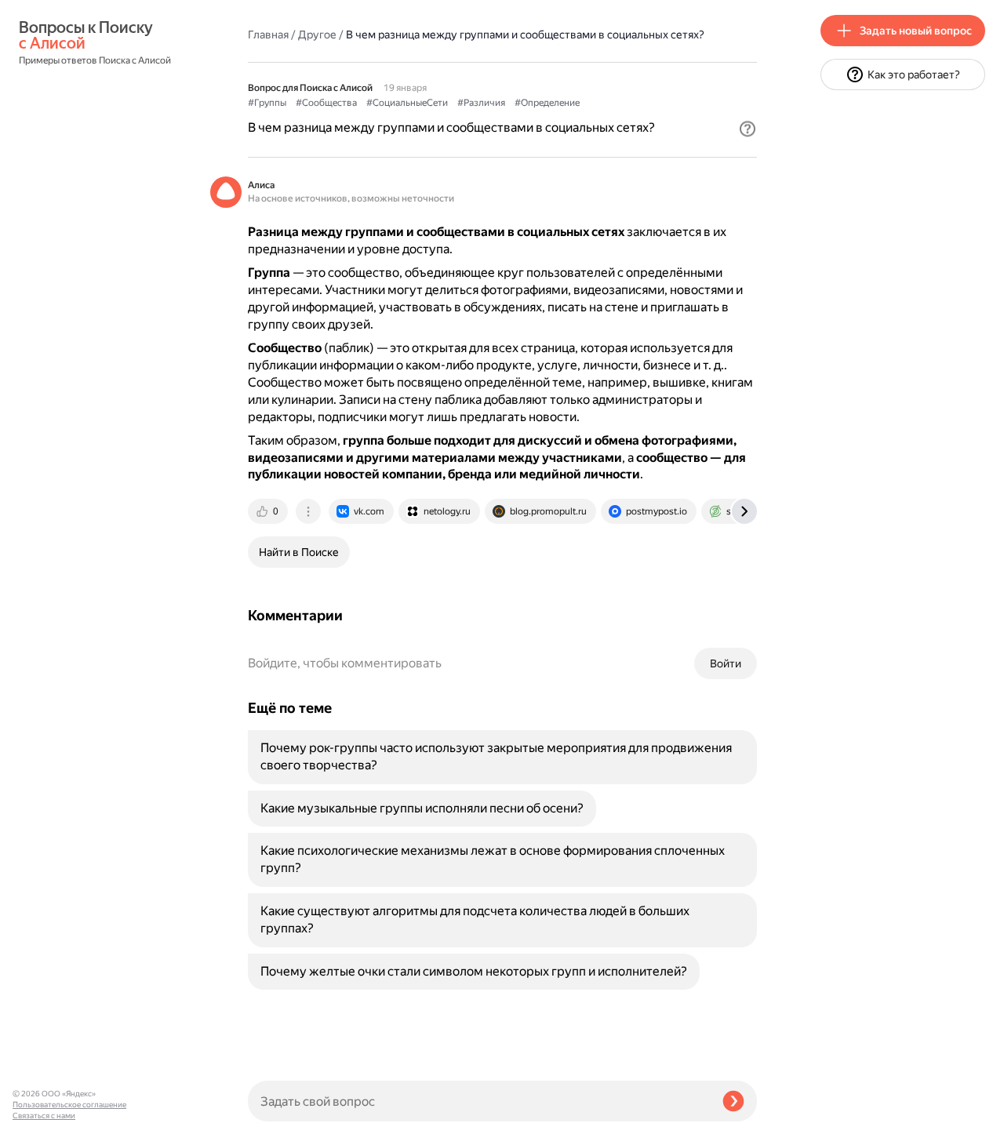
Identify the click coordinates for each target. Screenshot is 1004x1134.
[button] (747, 128)
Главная (268, 34)
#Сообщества (326, 102)
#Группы (267, 102)
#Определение (547, 102)
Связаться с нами (44, 1115)
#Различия (481, 102)
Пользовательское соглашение (69, 1104)
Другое (317, 34)
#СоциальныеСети (407, 102)
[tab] (269, 511)
